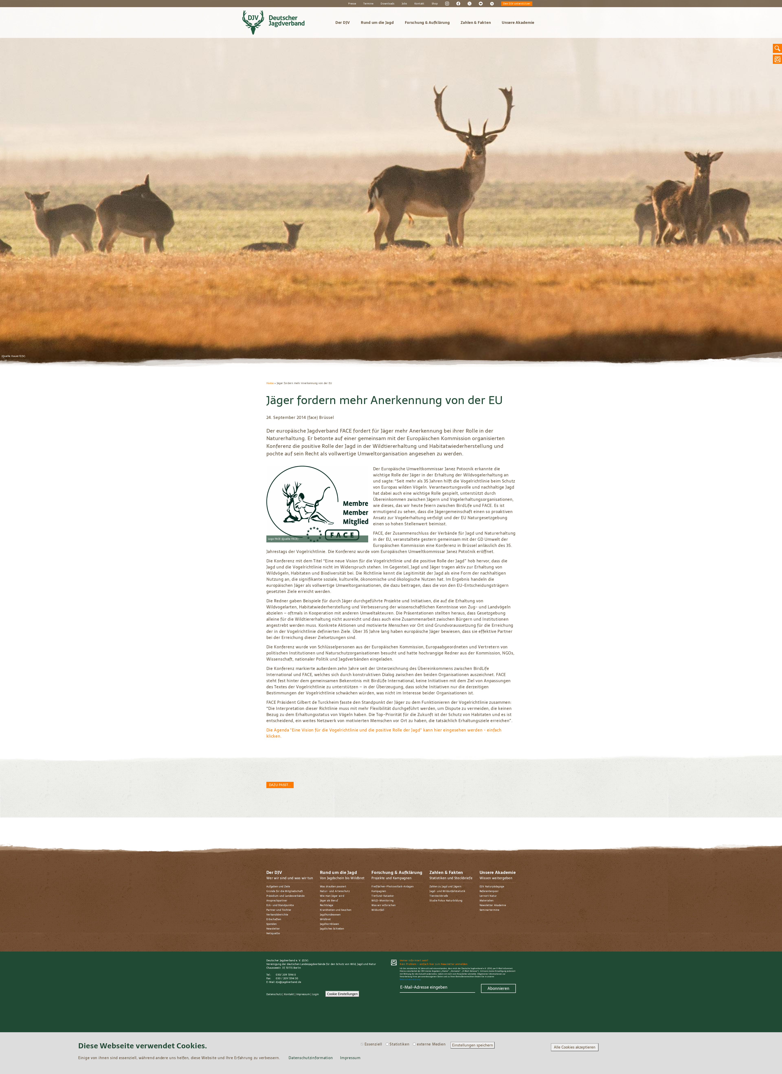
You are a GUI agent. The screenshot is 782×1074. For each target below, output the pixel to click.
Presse (352, 4)
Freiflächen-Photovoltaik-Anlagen (392, 887)
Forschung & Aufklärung (427, 22)
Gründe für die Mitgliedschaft (284, 891)
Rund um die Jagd (377, 22)
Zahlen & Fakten (476, 22)
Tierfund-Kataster (382, 896)
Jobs (404, 4)
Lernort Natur (488, 896)
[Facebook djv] (458, 3)
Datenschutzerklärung (410, 979)
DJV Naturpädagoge (492, 887)
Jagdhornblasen (329, 924)
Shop (435, 4)
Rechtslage (326, 905)
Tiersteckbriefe (438, 896)
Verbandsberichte (277, 915)
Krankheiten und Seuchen (335, 910)
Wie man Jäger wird (332, 896)
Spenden (271, 924)
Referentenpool (489, 891)
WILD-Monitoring (382, 901)
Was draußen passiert (333, 887)
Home (270, 383)
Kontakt (419, 4)
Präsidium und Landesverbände (285, 896)
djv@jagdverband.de (288, 982)
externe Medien (431, 1044)
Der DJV (342, 22)
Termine (368, 4)
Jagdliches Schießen (332, 929)
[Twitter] (469, 3)
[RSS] (492, 3)
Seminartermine (489, 910)
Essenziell (373, 1044)
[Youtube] (481, 3)
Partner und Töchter (279, 910)
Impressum (303, 994)
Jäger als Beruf (329, 901)
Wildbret (325, 919)
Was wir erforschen (383, 905)
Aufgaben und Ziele (278, 887)
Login (315, 994)
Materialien (487, 901)
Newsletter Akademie (493, 905)
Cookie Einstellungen (342, 994)
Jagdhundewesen (330, 915)
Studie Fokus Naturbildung (445, 901)
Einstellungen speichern (472, 1045)
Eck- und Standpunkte (280, 905)
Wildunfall (377, 910)
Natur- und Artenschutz (335, 891)
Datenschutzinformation (311, 1058)
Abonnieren (498, 988)
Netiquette (273, 933)
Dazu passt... (280, 785)
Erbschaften (273, 919)
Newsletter (273, 929)
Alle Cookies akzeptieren (574, 1047)
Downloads (387, 4)
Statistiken (399, 1044)
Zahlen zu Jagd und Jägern (445, 887)
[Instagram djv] (447, 3)
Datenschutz (274, 994)
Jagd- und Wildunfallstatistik (447, 891)
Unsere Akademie (518, 22)
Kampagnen (378, 891)
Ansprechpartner (276, 901)
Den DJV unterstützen (516, 4)
